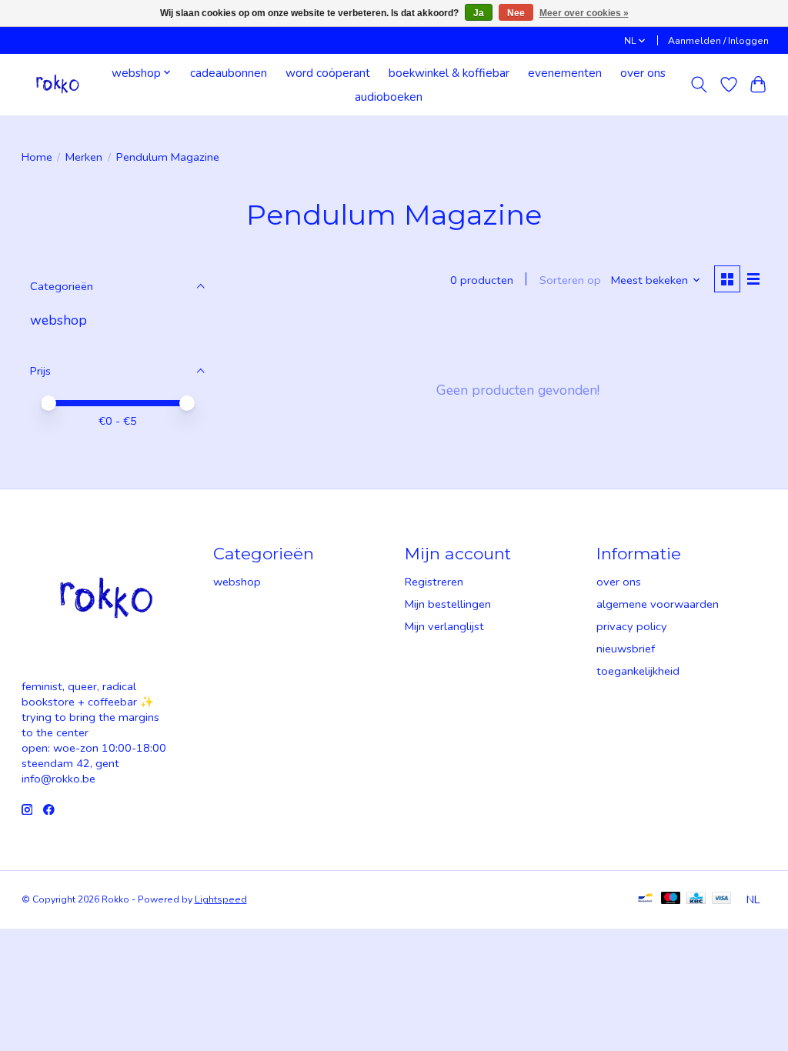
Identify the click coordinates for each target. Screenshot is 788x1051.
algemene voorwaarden (657, 604)
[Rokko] (57, 84)
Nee (516, 13)
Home (37, 157)
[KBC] (696, 899)
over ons (643, 73)
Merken (83, 157)
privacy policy (631, 626)
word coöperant (327, 73)
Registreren (434, 581)
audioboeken (388, 96)
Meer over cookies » (584, 13)
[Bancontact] (645, 899)
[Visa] (722, 899)
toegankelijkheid (637, 671)
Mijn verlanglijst (444, 626)
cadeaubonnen (228, 73)
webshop (58, 320)
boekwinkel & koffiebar (449, 73)
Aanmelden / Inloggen (718, 41)
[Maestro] (671, 899)
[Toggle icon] (698, 84)
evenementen (565, 73)
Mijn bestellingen (448, 604)
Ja (478, 13)
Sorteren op (570, 280)
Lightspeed (221, 899)
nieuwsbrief (625, 648)
